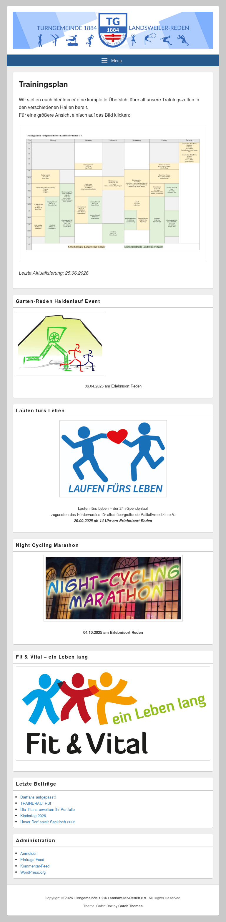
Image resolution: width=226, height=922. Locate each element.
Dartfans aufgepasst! (38, 797)
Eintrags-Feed (32, 859)
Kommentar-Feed (34, 866)
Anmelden (28, 853)
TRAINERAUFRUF (36, 803)
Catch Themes (130, 905)
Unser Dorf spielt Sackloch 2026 (47, 821)
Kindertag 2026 (33, 815)
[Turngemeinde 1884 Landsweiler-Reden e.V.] (113, 46)
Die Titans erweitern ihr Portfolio (47, 809)
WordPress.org (33, 872)
